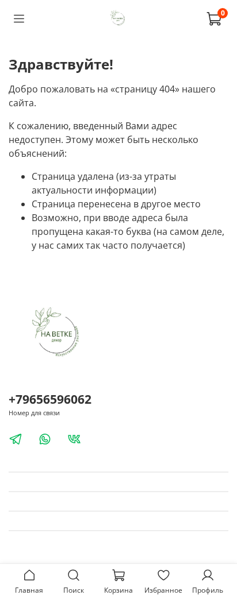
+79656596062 (50, 399)
